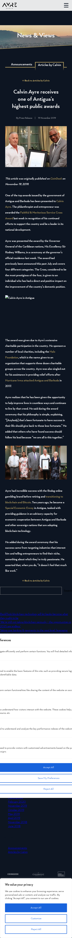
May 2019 (14, 814)
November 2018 (17, 822)
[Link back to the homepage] (9, 6)
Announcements (21, 64)
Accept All (36, 907)
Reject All (36, 929)
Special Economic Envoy (19, 508)
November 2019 (17, 805)
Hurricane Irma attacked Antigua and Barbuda (32, 380)
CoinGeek (56, 178)
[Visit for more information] (13, 874)
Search (4, 585)
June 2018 (14, 826)
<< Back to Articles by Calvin (36, 80)
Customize (36, 918)
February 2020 (17, 801)
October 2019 (16, 810)
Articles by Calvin (18, 852)
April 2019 (14, 818)
